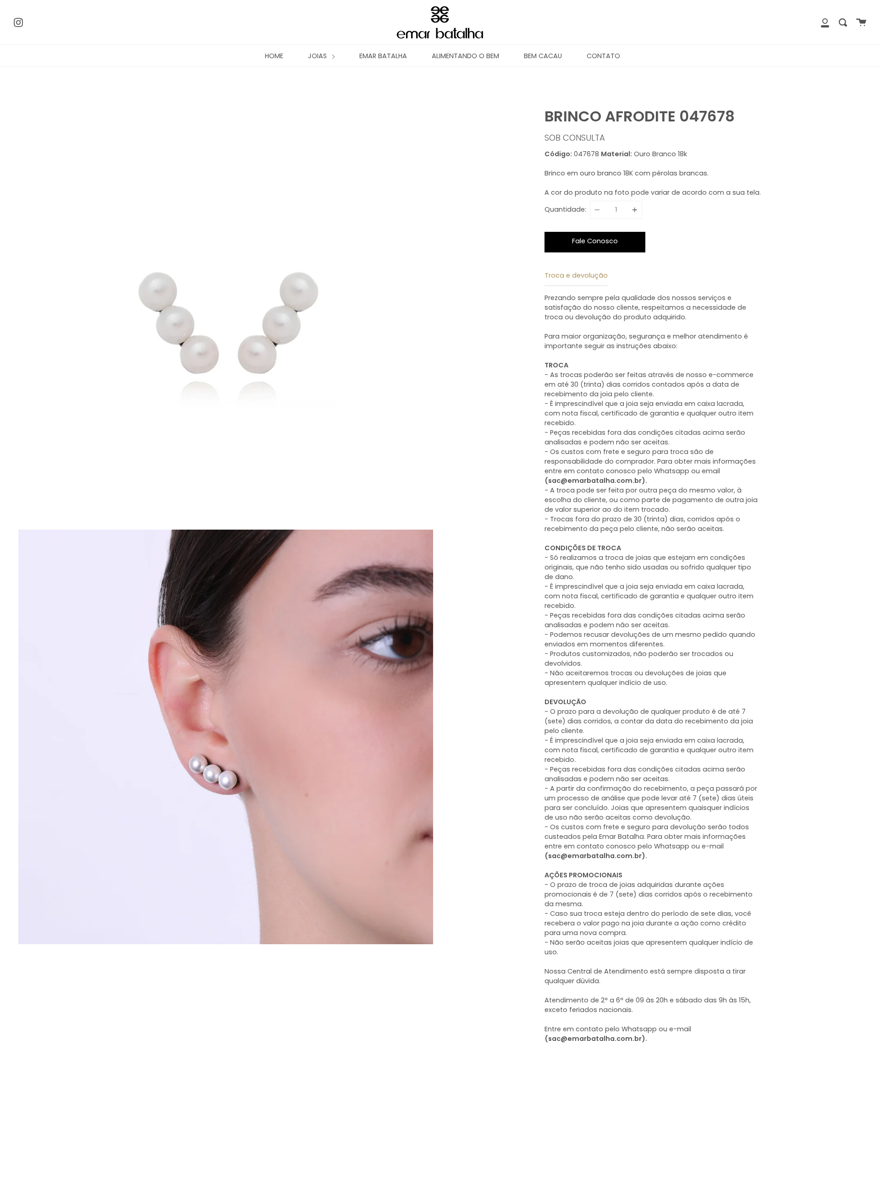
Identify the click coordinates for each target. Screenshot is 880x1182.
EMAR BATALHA (383, 55)
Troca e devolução (576, 275)
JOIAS (318, 55)
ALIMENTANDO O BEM (465, 55)
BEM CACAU (543, 55)
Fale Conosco (595, 241)
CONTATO (603, 55)
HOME (274, 55)
